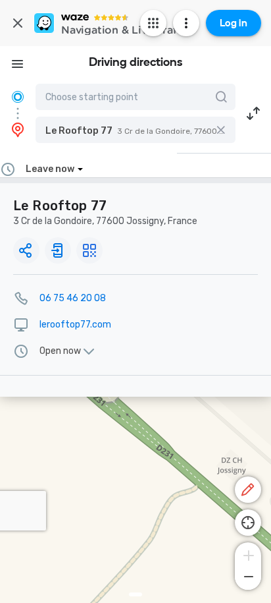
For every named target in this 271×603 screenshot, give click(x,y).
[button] (135, 130)
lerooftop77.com (75, 324)
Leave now (50, 169)
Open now (60, 351)
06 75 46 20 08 (72, 298)
